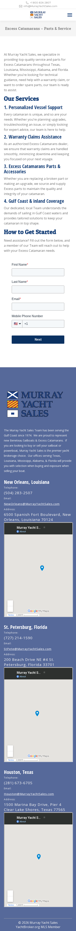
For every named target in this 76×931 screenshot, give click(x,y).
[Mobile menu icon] (69, 15)
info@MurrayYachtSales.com (40, 6)
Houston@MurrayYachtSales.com (29, 794)
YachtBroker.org (28, 927)
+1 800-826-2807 (40, 2)
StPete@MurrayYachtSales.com (27, 649)
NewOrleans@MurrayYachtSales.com (32, 504)
